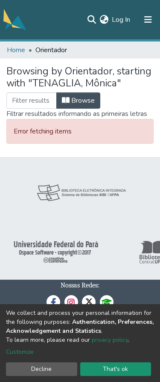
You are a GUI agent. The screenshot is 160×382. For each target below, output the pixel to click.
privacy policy (110, 340)
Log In (121, 19)
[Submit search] (91, 20)
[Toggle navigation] (148, 19)
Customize (20, 352)
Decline (41, 369)
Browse (82, 100)
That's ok (115, 369)
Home (16, 50)
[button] (104, 20)
